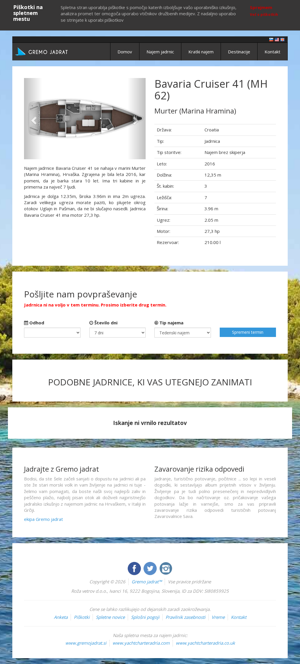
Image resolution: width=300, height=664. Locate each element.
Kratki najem (201, 52)
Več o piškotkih (264, 14)
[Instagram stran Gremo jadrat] (165, 568)
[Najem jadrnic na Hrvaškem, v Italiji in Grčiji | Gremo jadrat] (50, 51)
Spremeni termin (247, 332)
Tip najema (170, 323)
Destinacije (239, 52)
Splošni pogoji (145, 617)
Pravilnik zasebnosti (185, 617)
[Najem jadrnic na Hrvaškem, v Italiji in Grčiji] (271, 39)
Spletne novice (110, 617)
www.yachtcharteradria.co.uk (205, 643)
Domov (124, 52)
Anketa (61, 617)
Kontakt (272, 52)
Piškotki (82, 617)
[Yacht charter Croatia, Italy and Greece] (277, 39)
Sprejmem (261, 7)
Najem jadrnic (160, 52)
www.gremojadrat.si (85, 643)
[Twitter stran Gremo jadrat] (150, 568)
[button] (33, 118)
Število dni (105, 323)
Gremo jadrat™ (147, 582)
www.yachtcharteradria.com (141, 643)
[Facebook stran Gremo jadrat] (135, 568)
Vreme (218, 617)
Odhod (36, 323)
